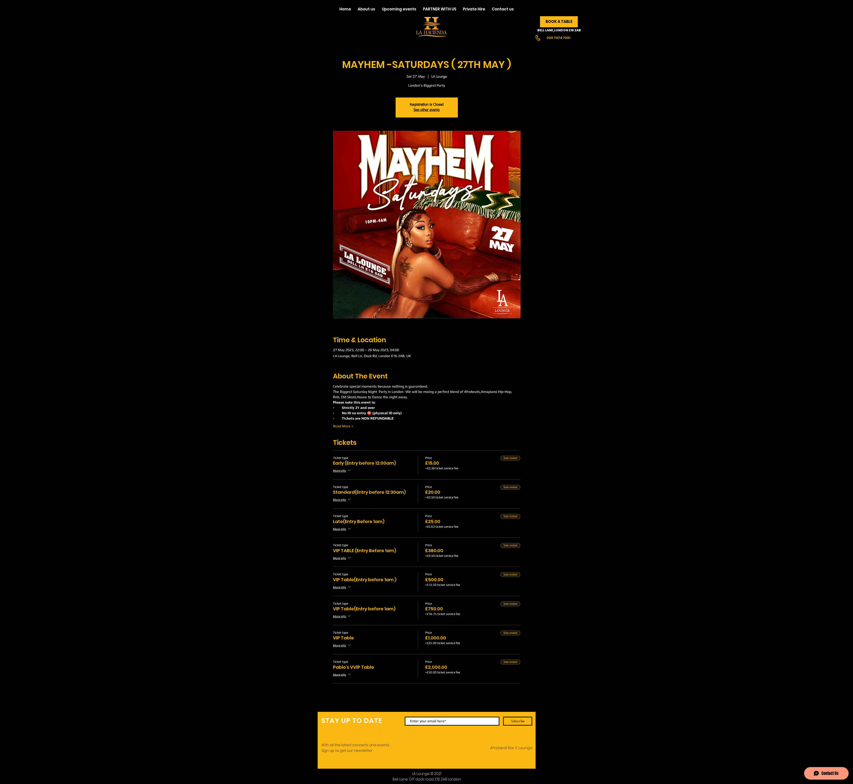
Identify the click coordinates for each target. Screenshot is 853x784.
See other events (427, 110)
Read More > (343, 426)
